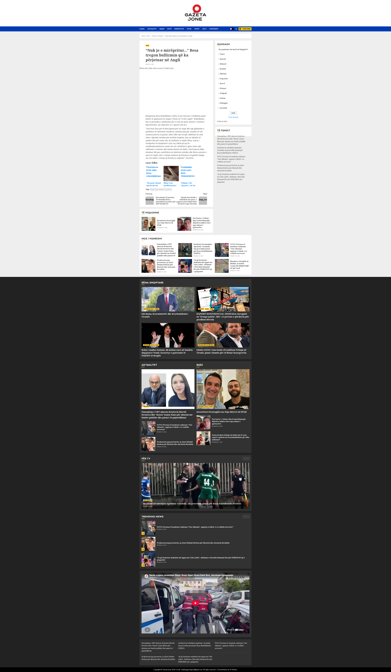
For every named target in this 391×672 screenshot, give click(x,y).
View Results (233, 117)
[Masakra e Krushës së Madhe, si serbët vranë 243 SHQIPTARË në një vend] (222, 266)
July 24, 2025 (161, 555)
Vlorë (222, 54)
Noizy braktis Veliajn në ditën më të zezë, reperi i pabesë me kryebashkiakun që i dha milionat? (230, 437)
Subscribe (246, 29)
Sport (196, 29)
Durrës (223, 59)
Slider (157, 309)
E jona (141, 29)
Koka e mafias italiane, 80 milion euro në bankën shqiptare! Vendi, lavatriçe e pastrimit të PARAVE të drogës (167, 353)
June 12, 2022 (150, 64)
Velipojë (223, 93)
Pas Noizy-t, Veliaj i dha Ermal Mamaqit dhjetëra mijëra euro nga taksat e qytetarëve (202, 222)
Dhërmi (223, 74)
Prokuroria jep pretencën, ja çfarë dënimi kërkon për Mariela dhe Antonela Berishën (230, 168)
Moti (204, 29)
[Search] (236, 29)
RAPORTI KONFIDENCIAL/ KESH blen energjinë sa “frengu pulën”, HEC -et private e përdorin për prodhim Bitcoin (223, 316)
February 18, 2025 (198, 230)
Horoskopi (213, 29)
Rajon (162, 29)
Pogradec (224, 78)
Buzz (147, 45)
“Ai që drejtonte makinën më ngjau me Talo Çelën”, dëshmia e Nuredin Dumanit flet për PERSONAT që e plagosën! (231, 178)
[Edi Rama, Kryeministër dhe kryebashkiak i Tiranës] (168, 299)
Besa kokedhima (160, 189)
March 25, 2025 (236, 256)
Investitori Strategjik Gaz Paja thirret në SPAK (166, 222)
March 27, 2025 (199, 256)
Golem (222, 98)
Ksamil (223, 69)
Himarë (223, 64)
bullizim (169, 189)
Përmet (223, 88)
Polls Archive (222, 121)
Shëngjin (224, 103)
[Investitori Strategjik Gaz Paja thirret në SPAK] (148, 224)
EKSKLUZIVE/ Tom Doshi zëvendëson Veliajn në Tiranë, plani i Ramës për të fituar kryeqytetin (221, 351)
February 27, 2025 (162, 227)
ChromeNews (222, 669)
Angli (152, 189)
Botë (169, 29)
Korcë (222, 83)
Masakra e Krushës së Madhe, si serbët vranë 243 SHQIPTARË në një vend (239, 264)
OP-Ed (189, 29)
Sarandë (223, 108)
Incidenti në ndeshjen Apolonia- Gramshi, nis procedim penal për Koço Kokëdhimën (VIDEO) (230, 150)
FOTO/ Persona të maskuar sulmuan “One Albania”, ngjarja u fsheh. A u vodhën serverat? (231, 159)
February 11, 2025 (217, 442)
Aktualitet (152, 29)
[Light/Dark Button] (232, 29)
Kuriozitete (179, 29)
